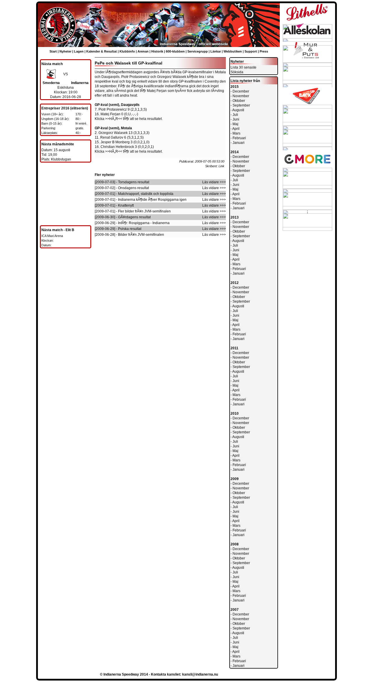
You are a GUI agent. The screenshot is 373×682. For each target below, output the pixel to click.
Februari (239, 138)
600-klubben (175, 51)
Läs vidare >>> (214, 182)
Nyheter (65, 51)
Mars (236, 133)
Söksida (237, 72)
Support (250, 51)
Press (264, 51)
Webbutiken (233, 51)
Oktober (239, 101)
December (241, 91)
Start (53, 51)
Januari (238, 143)
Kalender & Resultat (101, 51)
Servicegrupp (197, 51)
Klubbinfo (127, 51)
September (241, 105)
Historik (157, 51)
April (236, 129)
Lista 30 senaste (243, 67)
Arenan (143, 51)
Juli (235, 115)
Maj (235, 124)
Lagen (79, 51)
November (241, 96)
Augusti (238, 110)
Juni (236, 119)
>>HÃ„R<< (113, 119)
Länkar (215, 51)
